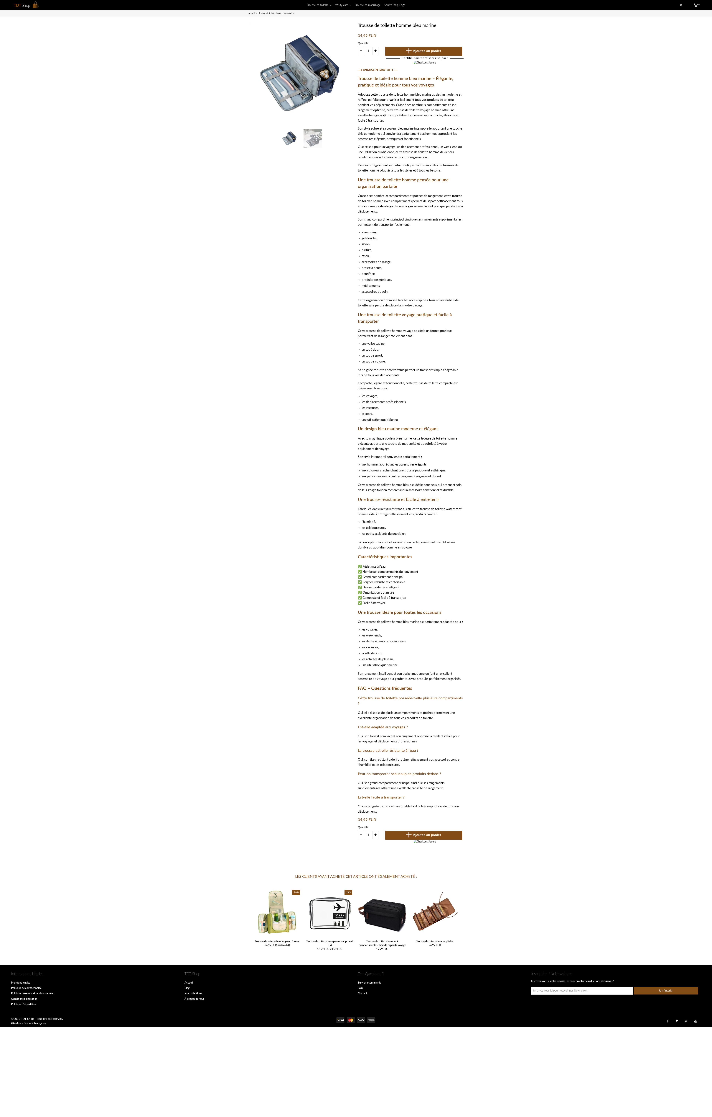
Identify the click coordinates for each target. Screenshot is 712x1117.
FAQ (360, 988)
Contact (362, 993)
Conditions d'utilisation (24, 999)
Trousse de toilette (318, 5)
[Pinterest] (677, 1021)
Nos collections (193, 993)
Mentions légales (20, 983)
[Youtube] (695, 1021)
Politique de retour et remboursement (32, 993)
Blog (186, 988)
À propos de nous (194, 999)
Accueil (188, 983)
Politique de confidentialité (26, 988)
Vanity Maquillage (394, 5)
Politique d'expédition (23, 1004)
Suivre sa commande (369, 983)
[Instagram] (686, 1021)
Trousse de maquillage (368, 5)
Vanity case (342, 5)
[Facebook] (668, 1021)
